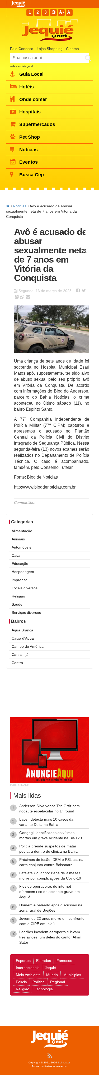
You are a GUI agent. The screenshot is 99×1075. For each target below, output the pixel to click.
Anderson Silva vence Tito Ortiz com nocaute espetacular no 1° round (49, 808)
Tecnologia (44, 989)
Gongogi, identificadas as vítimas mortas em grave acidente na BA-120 (50, 835)
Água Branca (22, 630)
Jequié (50, 968)
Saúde (17, 604)
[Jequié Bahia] (8, 206)
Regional (57, 982)
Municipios (72, 975)
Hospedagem (23, 572)
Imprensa (19, 580)
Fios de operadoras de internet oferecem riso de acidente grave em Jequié (49, 891)
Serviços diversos (26, 612)
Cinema (72, 49)
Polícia (21, 982)
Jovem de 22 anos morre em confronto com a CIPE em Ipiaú (51, 921)
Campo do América (28, 646)
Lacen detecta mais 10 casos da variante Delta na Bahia (46, 822)
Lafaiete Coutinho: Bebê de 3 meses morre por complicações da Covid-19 (50, 875)
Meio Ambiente (28, 975)
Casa (16, 555)
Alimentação (22, 531)
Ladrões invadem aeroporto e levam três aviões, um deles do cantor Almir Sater (50, 937)
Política (38, 982)
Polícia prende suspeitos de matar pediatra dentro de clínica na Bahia (48, 848)
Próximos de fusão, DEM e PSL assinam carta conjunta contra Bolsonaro (53, 862)
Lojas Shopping (50, 49)
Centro (17, 663)
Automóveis (21, 547)
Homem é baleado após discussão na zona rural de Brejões (50, 907)
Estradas (43, 960)
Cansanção (21, 654)
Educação (20, 563)
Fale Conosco (21, 49)
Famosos (64, 960)
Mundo (52, 975)
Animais (18, 539)
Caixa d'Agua (23, 638)
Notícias (19, 206)
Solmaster (64, 1062)
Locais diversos (24, 588)
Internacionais (27, 968)
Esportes (23, 960)
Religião (18, 596)
